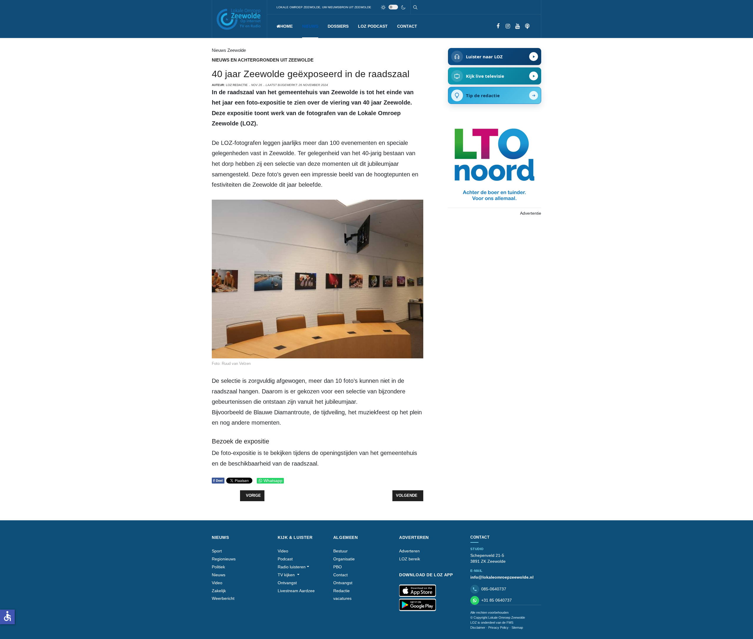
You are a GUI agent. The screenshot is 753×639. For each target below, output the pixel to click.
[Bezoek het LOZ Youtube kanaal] (517, 26)
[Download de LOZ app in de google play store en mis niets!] (417, 605)
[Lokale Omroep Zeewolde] (239, 19)
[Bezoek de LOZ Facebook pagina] (498, 26)
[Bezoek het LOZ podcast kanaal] (527, 26)
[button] (310, 26)
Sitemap (517, 627)
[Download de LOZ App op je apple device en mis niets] (417, 591)
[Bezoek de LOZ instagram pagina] (508, 26)
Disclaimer (477, 627)
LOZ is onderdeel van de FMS (491, 622)
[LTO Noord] (494, 162)
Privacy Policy (498, 627)
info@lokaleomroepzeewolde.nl (502, 577)
